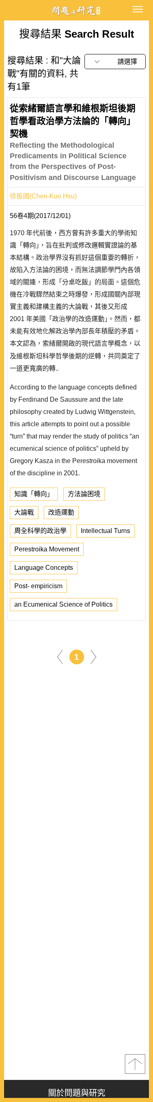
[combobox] (115, 61)
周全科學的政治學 (40, 530)
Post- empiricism (38, 585)
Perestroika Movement (46, 549)
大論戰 (24, 512)
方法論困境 (84, 493)
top (135, 1064)
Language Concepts (43, 567)
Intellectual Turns (105, 530)
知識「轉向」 (33, 493)
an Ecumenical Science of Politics (63, 604)
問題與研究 (77, 10)
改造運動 (61, 512)
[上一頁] (60, 656)
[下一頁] (93, 656)
